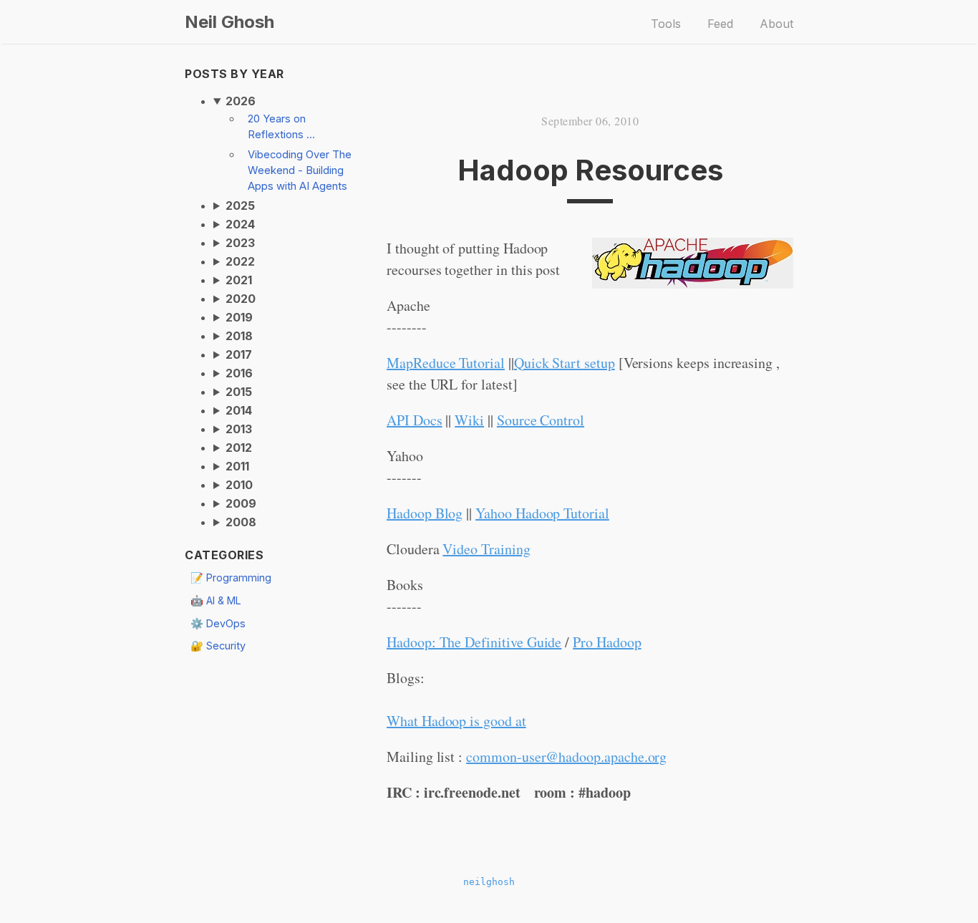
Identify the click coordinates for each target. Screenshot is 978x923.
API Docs (414, 420)
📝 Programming (230, 577)
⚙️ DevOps (218, 623)
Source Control (540, 420)
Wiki (469, 420)
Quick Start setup (564, 362)
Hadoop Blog (425, 513)
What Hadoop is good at (456, 720)
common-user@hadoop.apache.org (566, 756)
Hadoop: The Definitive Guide (474, 642)
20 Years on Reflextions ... (281, 126)
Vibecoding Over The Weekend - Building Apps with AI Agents (300, 170)
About (776, 23)
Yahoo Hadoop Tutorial (542, 513)
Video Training (486, 549)
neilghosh (489, 881)
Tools (666, 23)
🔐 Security (218, 645)
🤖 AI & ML (215, 600)
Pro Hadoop (607, 642)
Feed (720, 23)
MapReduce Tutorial (446, 362)
